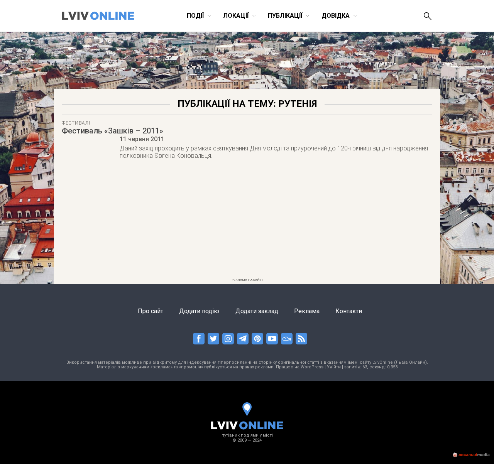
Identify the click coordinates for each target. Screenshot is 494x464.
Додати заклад (256, 311)
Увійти (334, 367)
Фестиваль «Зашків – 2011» (112, 130)
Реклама (307, 311)
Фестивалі (76, 123)
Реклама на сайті (247, 280)
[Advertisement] (247, 221)
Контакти (348, 311)
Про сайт (150, 311)
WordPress (312, 367)
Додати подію (199, 311)
